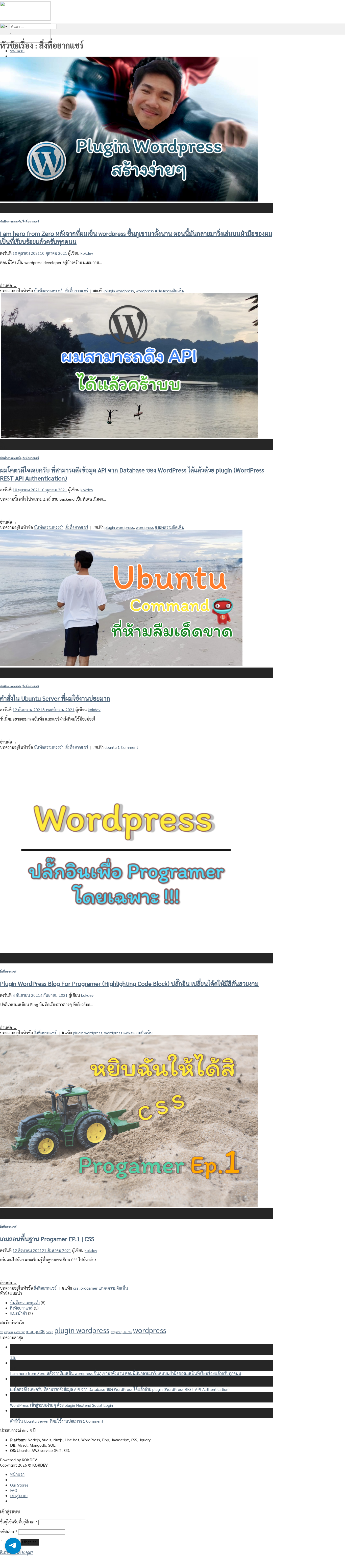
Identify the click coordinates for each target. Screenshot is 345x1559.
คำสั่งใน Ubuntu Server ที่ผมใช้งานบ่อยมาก (55, 698)
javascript (19, 1332)
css (76, 1288)
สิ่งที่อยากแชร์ (30, 221)
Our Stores (19, 1485)
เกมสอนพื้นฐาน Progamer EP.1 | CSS (47, 1239)
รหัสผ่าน (8, 1531)
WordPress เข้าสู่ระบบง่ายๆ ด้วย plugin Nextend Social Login (61, 1405)
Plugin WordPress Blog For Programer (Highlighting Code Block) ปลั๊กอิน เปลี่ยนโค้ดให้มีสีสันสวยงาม (129, 983)
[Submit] (12, 33)
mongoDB (35, 1331)
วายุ (13, 1357)
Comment (128, 747)
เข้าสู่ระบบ (29, 1542)
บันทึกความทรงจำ (10, 221)
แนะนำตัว (18, 1313)
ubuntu (111, 747)
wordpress (145, 290)
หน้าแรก (17, 50)
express (8, 1332)
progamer (89, 1288)
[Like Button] (4, 275)
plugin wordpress (119, 290)
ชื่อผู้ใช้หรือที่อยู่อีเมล (18, 1521)
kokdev (87, 253)
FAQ (13, 1490)
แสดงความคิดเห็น (169, 290)
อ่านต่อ (8, 285)
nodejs (49, 1332)
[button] (13, 1546)
